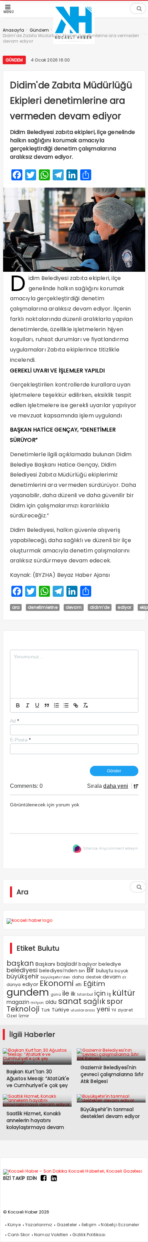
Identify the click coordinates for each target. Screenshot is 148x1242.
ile (66, 993)
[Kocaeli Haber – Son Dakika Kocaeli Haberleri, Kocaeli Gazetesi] (72, 1171)
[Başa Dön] (136, 1230)
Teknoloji (23, 1009)
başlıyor (87, 964)
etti (78, 984)
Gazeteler (67, 1225)
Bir (91, 970)
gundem (28, 992)
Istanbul (85, 994)
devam (74, 607)
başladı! (67, 963)
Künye (14, 1225)
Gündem (14, 60)
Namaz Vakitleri (51, 1235)
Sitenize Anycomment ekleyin (110, 848)
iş (108, 994)
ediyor (124, 607)
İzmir (24, 1016)
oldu (51, 1002)
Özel (12, 1015)
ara (16, 607)
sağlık (94, 1001)
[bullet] (66, 705)
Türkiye (60, 1009)
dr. (124, 977)
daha (78, 977)
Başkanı (45, 963)
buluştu (104, 970)
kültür (123, 992)
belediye (109, 963)
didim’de (100, 607)
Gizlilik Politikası (88, 1235)
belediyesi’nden (58, 970)
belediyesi (22, 970)
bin (82, 971)
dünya (14, 984)
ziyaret (125, 1010)
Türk (45, 1010)
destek (93, 977)
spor (115, 1001)
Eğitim (94, 983)
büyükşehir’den (56, 977)
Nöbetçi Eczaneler (120, 1225)
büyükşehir (23, 976)
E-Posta (20, 739)
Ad (14, 721)
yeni (103, 1009)
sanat (70, 1001)
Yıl (114, 1010)
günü (56, 994)
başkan (20, 963)
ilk (73, 993)
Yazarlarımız (38, 1225)
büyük (121, 970)
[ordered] (56, 705)
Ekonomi (57, 983)
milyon (37, 1002)
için (100, 993)
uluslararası (83, 1010)
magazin (18, 1002)
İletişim (89, 1225)
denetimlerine (42, 607)
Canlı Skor (19, 1235)
